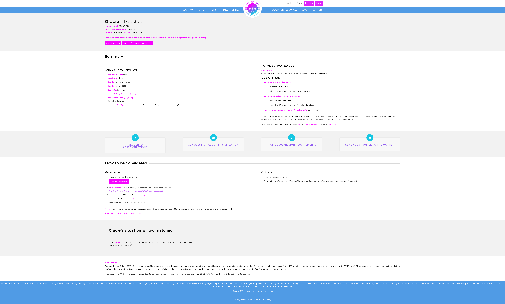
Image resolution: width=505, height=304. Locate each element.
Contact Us (268, 291)
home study (140, 195)
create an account (312, 124)
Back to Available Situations (130, 213)
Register (309, 3)
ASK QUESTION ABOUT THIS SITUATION (213, 145)
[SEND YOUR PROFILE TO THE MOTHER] (369, 137)
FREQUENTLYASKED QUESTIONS (135, 146)
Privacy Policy (240, 300)
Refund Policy (265, 300)
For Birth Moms (207, 10)
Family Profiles (229, 10)
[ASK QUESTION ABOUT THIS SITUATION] (213, 137)
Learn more (333, 124)
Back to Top (110, 213)
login (300, 124)
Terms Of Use (252, 300)
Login (319, 3)
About (305, 10)
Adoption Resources (284, 10)
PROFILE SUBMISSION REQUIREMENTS (291, 145)
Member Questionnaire (135, 199)
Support (318, 10)
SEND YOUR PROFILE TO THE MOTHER (369, 145)
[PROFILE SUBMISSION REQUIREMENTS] (291, 137)
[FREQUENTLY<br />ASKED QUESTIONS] (135, 137)
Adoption (188, 10)
